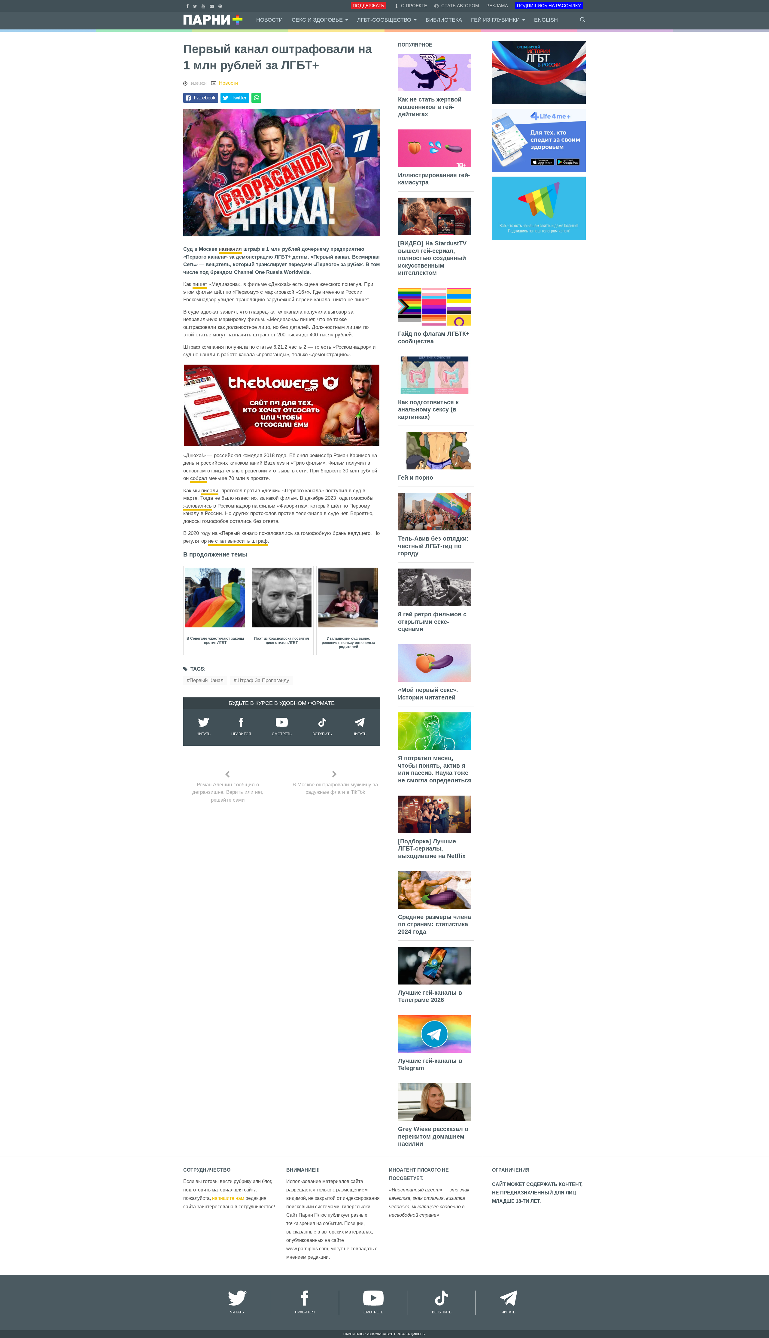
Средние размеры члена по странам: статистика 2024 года (434, 924)
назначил (230, 249)
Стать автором (459, 5)
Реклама (497, 5)
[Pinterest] (220, 5)
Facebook (205, 98)
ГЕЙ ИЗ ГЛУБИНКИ (495, 20)
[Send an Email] (212, 5)
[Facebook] (188, 5)
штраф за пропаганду (262, 680)
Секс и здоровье (317, 20)
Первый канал (206, 680)
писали (209, 490)
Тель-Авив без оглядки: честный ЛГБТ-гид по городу (433, 546)
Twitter (239, 98)
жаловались (197, 506)
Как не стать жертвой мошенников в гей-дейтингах (429, 106)
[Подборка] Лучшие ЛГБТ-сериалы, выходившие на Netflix (432, 848)
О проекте (414, 5)
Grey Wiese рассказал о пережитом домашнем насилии (433, 1136)
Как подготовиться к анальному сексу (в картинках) (428, 409)
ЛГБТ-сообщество (384, 20)
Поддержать (368, 5)
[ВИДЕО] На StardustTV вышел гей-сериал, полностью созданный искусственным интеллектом (432, 258)
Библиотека (444, 20)
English (546, 20)
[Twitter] (196, 5)
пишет (200, 284)
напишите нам (228, 1198)
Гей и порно (415, 477)
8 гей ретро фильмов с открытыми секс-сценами (432, 621)
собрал (198, 478)
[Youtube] (204, 5)
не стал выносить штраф (238, 541)
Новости (269, 20)
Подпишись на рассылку (549, 5)
